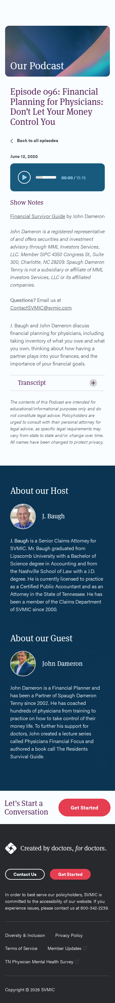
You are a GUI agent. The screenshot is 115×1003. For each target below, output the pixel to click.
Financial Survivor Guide (37, 216)
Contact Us (24, 874)
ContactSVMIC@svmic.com (41, 307)
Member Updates (64, 948)
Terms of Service (21, 948)
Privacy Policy (69, 935)
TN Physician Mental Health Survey (39, 961)
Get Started (84, 807)
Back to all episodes (37, 140)
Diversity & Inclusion (25, 935)
